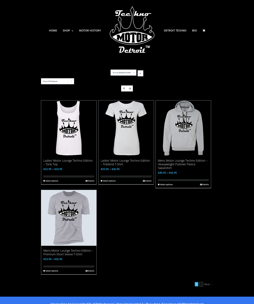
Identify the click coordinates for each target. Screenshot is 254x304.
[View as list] (130, 88)
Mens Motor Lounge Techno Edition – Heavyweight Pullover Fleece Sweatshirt (183, 164)
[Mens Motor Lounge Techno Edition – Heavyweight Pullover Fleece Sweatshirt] (183, 128)
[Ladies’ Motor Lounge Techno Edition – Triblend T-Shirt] (126, 128)
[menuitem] (57, 30)
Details (91, 180)
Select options (52, 180)
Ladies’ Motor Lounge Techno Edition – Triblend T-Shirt (125, 162)
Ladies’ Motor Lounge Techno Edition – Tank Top (68, 162)
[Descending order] (140, 73)
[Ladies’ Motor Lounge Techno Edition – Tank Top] (68, 128)
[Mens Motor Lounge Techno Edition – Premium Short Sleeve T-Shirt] (68, 218)
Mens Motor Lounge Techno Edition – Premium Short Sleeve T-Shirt (68, 252)
